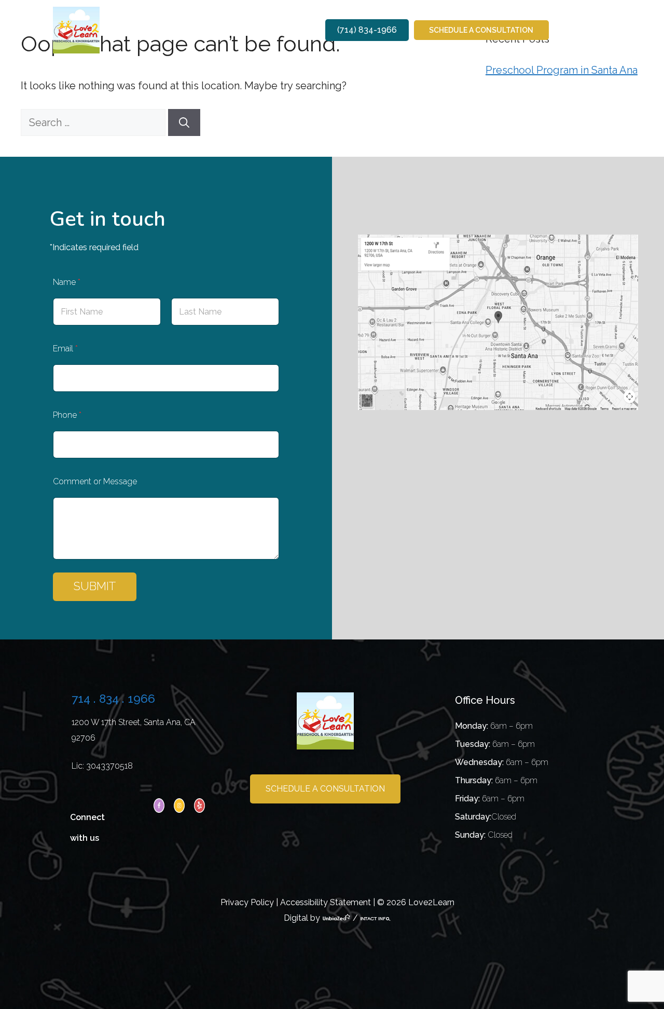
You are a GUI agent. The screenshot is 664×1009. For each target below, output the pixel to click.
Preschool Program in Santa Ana (562, 70)
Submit (95, 586)
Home (137, 30)
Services (209, 30)
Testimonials (255, 30)
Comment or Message (95, 481)
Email (65, 348)
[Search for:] (94, 122)
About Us (170, 30)
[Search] (184, 122)
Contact (298, 30)
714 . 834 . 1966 (113, 698)
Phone (67, 415)
